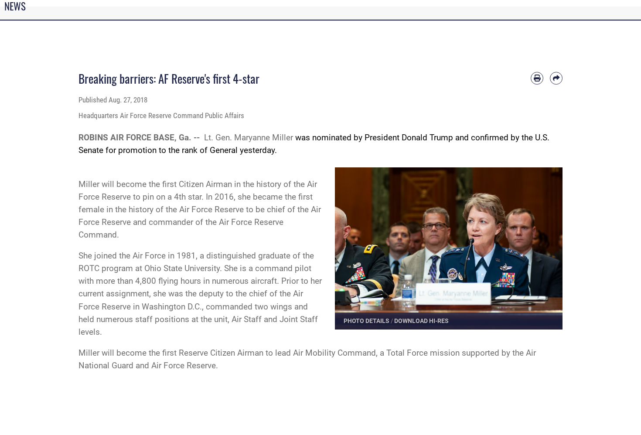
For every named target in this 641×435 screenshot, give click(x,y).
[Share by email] (556, 78)
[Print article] (537, 78)
